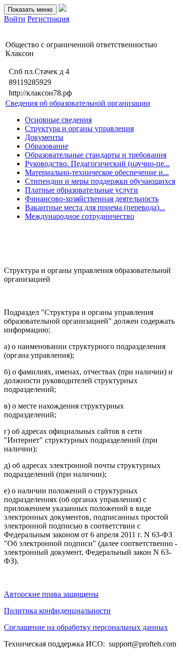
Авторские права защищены (51, 594)
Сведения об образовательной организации (77, 103)
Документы (44, 137)
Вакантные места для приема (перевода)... (95, 207)
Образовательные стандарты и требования (95, 155)
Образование (46, 146)
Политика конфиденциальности (57, 610)
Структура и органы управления (79, 128)
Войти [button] (14, 19)
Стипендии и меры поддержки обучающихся (100, 181)
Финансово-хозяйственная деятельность (92, 199)
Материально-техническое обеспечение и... (97, 172)
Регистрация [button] (48, 19)
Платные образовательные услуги (81, 190)
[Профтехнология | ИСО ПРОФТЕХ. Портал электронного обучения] (62, 9)
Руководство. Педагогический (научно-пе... (97, 163)
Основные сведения (58, 120)
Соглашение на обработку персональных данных (86, 627)
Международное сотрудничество (79, 216)
